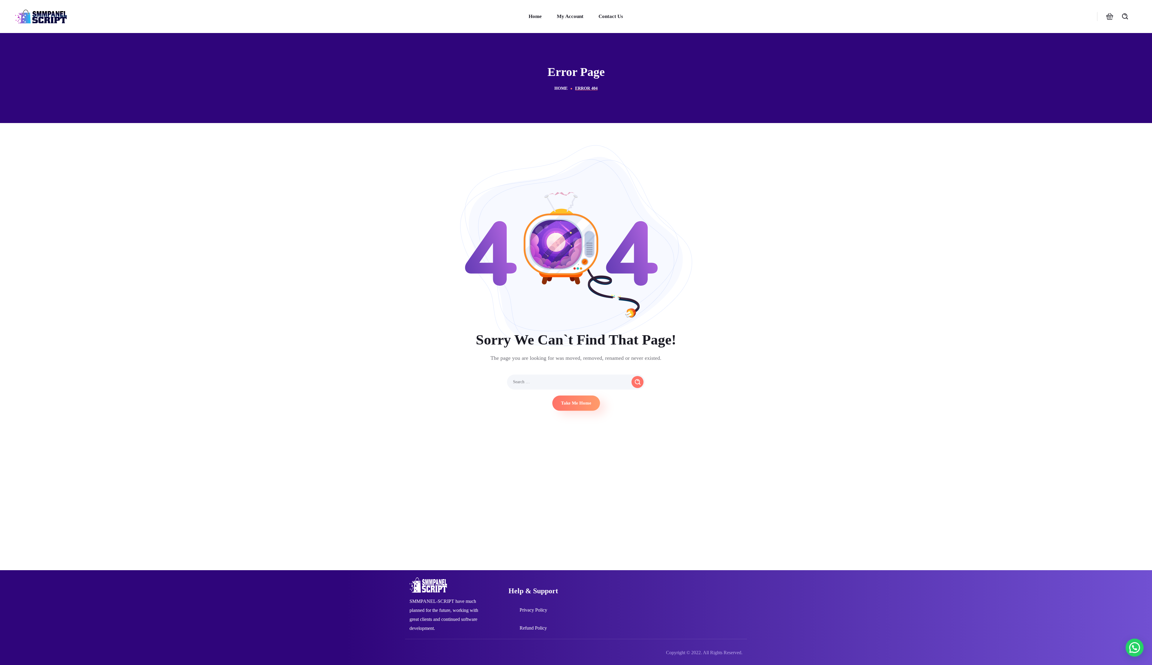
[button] (1109, 16)
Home (561, 88)
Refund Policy (533, 627)
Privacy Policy (533, 609)
